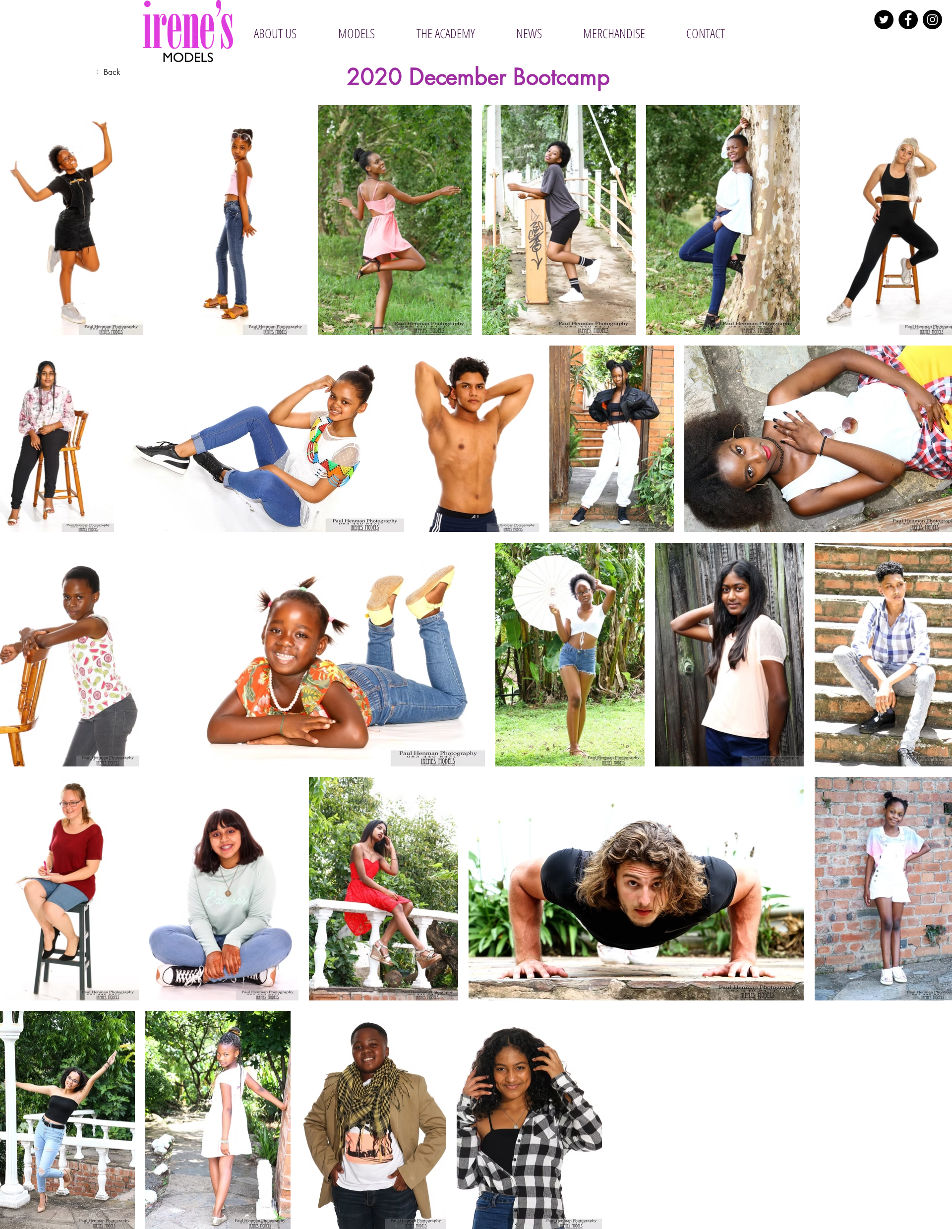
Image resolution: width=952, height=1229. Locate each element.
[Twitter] (883, 19)
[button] (356, 33)
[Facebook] (908, 19)
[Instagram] (932, 19)
